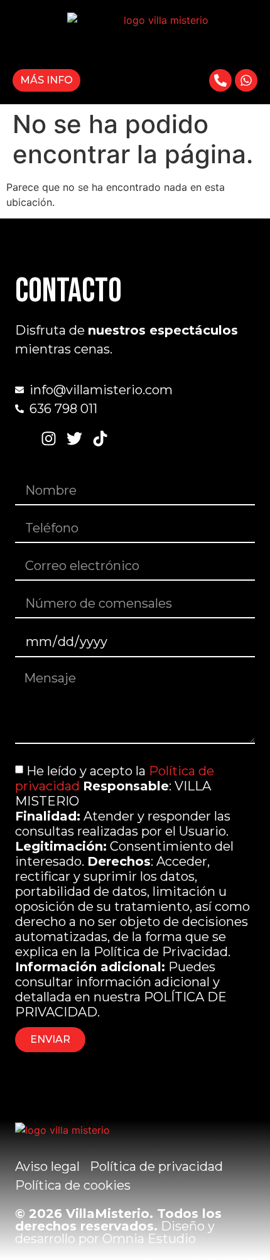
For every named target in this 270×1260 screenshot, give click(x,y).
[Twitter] (74, 438)
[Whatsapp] (246, 80)
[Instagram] (49, 438)
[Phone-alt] (220, 80)
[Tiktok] (100, 438)
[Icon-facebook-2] (23, 438)
